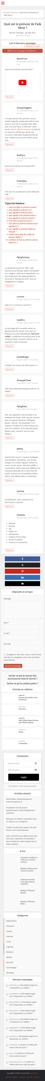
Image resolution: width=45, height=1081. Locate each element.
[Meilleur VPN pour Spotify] (13, 893)
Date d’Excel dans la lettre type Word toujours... (28, 721)
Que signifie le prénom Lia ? (20, 210)
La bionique (23, 743)
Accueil (7, 12)
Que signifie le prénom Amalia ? (22, 218)
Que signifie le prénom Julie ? (21, 212)
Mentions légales (12, 1077)
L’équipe (22, 1077)
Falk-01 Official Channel (20, 129)
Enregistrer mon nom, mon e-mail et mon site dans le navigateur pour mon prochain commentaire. (22, 657)
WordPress (34, 1073)
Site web (7, 644)
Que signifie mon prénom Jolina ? (22, 215)
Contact (30, 1077)
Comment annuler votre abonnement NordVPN (27, 881)
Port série (22, 709)
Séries (21, 732)
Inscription (13, 786)
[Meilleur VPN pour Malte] (13, 904)
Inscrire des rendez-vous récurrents (28, 698)
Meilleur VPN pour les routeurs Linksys (28, 869)
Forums (15, 12)
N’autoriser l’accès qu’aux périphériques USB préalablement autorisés (20, 810)
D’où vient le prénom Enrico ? (21, 221)
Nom (6, 622)
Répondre (9, 97)
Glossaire (22, 706)
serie (28, 35)
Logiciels (22, 695)
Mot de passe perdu (28, 786)
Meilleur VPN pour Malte (27, 902)
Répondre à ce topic (33, 46)
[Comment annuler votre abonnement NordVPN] (13, 882)
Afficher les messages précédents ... (23, 51)
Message (7, 598)
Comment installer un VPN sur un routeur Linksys (29, 859)
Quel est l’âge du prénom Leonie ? (23, 207)
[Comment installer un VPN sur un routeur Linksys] (13, 860)
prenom (20, 35)
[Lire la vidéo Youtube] (22, 82)
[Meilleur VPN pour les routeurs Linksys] (13, 871)
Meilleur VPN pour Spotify (27, 891)
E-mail (7, 633)
